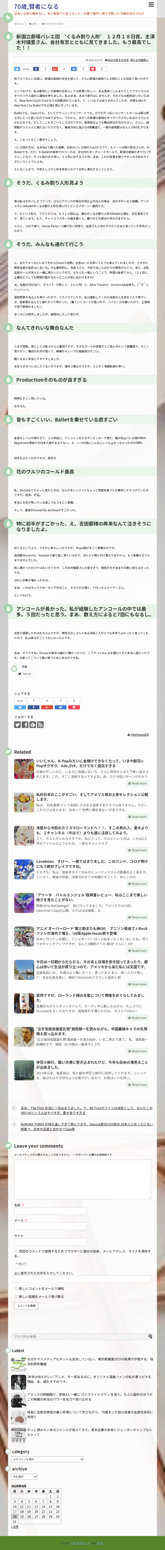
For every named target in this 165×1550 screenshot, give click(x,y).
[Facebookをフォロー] (25, 724)
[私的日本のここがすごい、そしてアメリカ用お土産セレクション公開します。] (24, 802)
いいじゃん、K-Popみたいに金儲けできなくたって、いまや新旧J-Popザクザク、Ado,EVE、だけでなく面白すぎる (90, 763)
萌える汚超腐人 (139, 60)
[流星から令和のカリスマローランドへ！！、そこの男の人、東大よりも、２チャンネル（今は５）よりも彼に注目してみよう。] (24, 836)
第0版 (100, 1543)
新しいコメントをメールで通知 (41, 1288)
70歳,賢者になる (36, 6)
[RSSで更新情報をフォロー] (40, 724)
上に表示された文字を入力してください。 (44, 1273)
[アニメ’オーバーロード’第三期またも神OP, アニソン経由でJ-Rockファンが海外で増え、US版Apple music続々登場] (24, 936)
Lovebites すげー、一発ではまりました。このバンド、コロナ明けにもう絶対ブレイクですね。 (92, 864)
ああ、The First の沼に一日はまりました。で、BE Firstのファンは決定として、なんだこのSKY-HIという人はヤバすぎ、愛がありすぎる (87, 1110)
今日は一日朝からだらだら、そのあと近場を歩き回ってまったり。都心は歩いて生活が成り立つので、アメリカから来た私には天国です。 (92, 964)
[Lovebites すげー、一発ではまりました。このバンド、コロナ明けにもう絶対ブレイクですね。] (24, 869)
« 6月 (15, 1526)
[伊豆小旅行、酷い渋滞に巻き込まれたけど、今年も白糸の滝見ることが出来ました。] (24, 1070)
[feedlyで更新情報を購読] (32, 724)
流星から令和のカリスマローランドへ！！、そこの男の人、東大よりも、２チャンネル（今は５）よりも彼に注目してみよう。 (92, 830)
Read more (139, 783)
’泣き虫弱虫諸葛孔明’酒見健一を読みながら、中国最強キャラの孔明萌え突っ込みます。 (91, 1031)
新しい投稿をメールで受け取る (41, 1296)
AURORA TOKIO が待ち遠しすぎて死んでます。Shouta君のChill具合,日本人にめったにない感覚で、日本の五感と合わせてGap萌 (87, 1126)
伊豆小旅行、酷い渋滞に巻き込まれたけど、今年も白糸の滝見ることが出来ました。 (92, 1064)
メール (21, 1220)
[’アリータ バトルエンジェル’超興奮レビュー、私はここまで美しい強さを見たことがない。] (24, 903)
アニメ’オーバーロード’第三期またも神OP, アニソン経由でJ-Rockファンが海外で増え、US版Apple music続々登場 (92, 931)
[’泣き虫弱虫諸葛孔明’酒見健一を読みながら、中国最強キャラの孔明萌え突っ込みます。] (24, 1037)
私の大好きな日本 (118, 60)
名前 (19, 1204)
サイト (19, 1235)
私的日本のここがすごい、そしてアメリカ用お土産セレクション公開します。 (92, 797)
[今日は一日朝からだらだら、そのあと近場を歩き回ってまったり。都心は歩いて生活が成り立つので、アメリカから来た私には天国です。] (24, 970)
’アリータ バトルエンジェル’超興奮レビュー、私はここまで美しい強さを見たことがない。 (91, 897)
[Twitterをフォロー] (17, 724)
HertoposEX (140, 734)
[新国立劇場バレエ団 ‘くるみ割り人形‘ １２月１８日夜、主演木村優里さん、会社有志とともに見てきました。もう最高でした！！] (74, 69)
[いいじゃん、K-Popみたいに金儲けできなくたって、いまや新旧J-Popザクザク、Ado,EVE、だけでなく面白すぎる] (24, 769)
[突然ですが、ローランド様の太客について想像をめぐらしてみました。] (24, 1003)
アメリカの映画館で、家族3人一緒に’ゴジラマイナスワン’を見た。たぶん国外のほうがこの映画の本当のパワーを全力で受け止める (90, 1397)
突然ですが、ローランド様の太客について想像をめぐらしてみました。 (90, 998)
